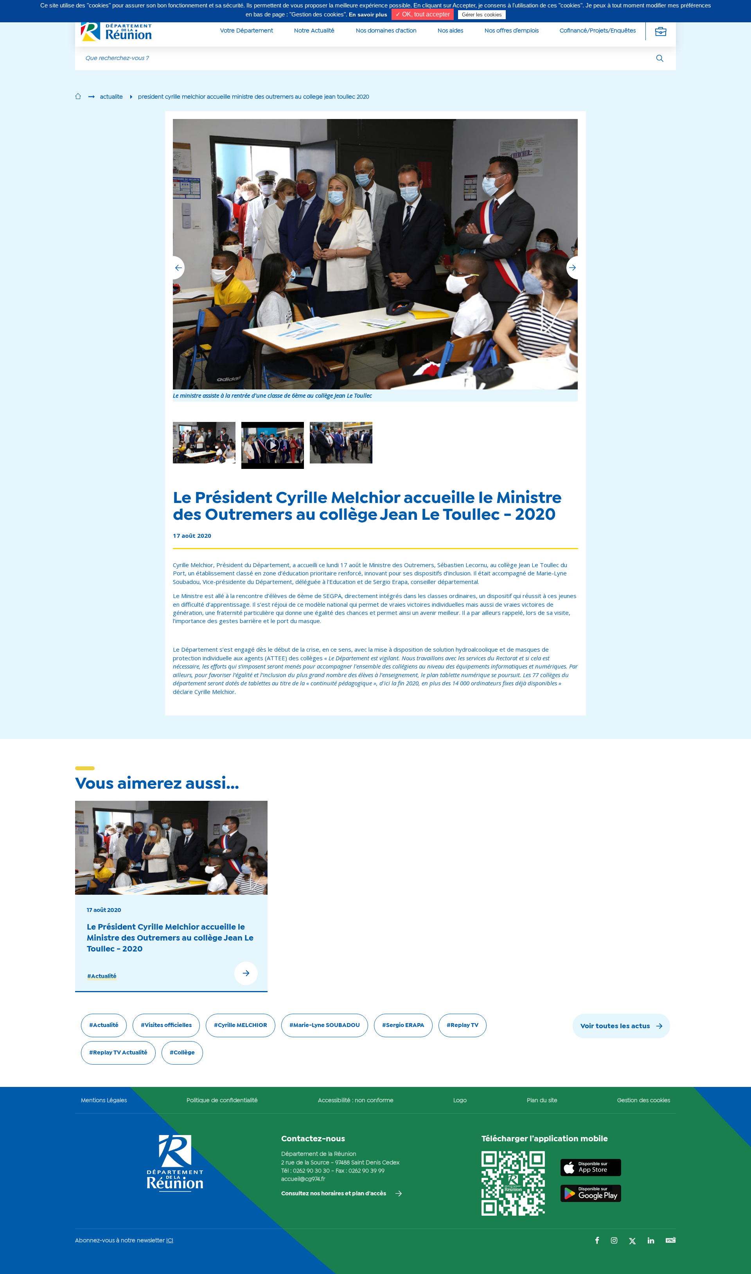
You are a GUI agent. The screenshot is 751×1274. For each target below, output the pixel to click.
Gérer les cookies (482, 15)
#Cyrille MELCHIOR (240, 1025)
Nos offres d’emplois (512, 31)
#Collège (182, 1053)
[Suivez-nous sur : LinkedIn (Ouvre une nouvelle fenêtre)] (651, 1241)
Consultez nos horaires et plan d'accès (333, 1193)
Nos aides (450, 31)
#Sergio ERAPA (403, 1025)
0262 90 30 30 (311, 1171)
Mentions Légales (104, 1100)
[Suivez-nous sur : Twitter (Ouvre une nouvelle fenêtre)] (632, 1242)
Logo (460, 1100)
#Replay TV (462, 1025)
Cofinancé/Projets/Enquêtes (598, 31)
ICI (169, 1240)
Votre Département (246, 31)
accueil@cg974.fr (303, 1179)
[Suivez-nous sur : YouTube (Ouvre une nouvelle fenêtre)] (671, 1241)
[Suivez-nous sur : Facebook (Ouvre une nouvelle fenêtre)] (597, 1241)
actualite (111, 97)
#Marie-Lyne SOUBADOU (324, 1025)
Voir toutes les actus (615, 1026)
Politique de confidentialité (222, 1100)
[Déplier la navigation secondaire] (660, 31)
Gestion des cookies (643, 1100)
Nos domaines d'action (386, 31)
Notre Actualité (314, 31)
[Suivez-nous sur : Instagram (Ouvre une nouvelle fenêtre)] (614, 1241)
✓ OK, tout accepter (422, 14)
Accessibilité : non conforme (355, 1100)
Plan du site (542, 1100)
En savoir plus (368, 14)
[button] (572, 267)
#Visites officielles (166, 1025)
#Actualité (102, 976)
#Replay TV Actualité (118, 1053)
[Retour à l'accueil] (78, 97)
